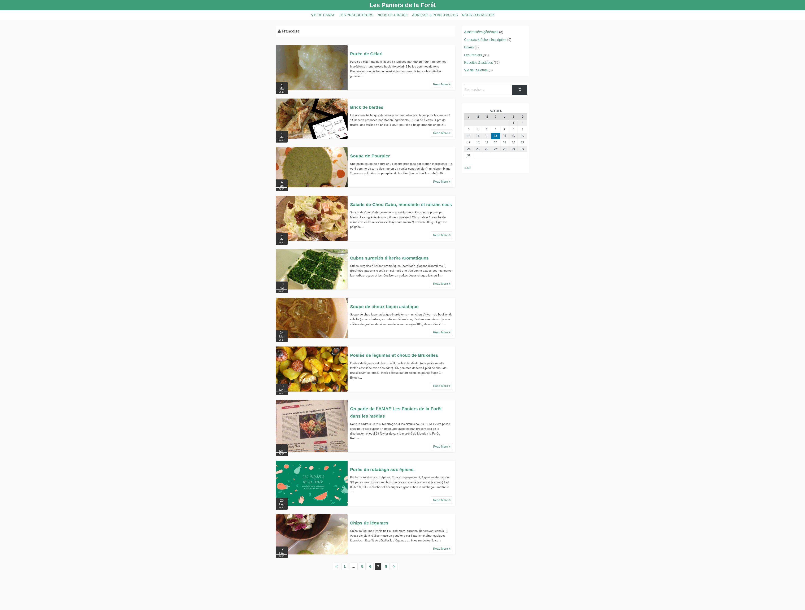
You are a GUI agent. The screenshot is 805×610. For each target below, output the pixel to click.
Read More (441, 84)
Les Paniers (473, 55)
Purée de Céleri (366, 53)
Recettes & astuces (478, 62)
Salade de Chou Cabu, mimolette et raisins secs (401, 204)
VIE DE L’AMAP (323, 15)
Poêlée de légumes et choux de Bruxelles (394, 355)
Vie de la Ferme (476, 70)
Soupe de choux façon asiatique (384, 306)
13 (495, 136)
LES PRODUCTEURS (356, 15)
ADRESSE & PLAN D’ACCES (435, 15)
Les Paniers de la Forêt (402, 5)
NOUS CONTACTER (478, 15)
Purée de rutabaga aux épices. (382, 469)
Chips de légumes (369, 522)
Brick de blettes (366, 107)
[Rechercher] (519, 90)
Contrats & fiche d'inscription (485, 40)
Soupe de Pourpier (370, 155)
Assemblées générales (481, 32)
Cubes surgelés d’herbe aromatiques (389, 258)
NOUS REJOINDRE (393, 15)
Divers (469, 47)
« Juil (467, 167)
